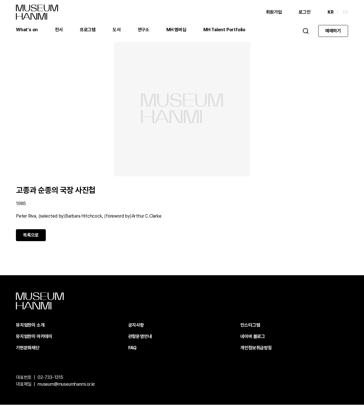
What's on (27, 29)
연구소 (143, 29)
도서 (117, 29)
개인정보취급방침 (256, 347)
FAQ (132, 347)
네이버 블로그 (252, 336)
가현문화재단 (28, 347)
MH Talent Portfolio (224, 29)
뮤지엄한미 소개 (30, 325)
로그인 (304, 12)
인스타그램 (250, 325)
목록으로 (31, 235)
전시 (59, 29)
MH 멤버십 (176, 29)
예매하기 (333, 31)
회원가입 (274, 12)
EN (345, 12)
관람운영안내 (140, 336)
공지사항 (136, 325)
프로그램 (88, 29)
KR (331, 12)
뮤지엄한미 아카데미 (34, 336)
